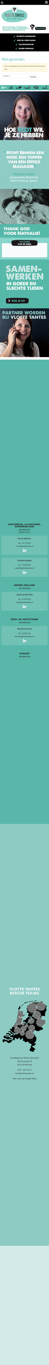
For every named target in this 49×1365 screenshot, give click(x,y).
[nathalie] (24, 213)
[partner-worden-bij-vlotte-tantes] (24, 332)
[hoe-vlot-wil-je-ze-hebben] (24, 115)
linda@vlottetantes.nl (24, 602)
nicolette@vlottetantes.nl (24, 636)
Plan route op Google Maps (25, 1078)
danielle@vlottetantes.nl (24, 568)
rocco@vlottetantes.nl (24, 546)
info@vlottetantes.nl (24, 1073)
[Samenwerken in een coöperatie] (24, 284)
